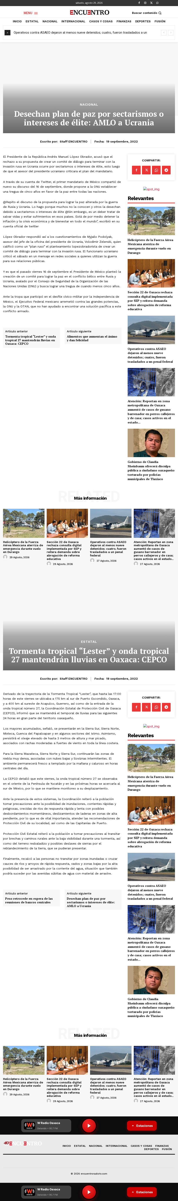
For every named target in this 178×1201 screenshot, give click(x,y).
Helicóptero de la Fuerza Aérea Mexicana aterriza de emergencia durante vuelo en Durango (150, 246)
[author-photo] (6, 557)
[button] (147, 13)
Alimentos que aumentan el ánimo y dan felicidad (92, 338)
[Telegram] (166, 170)
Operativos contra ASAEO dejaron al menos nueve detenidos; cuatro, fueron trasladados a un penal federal (150, 355)
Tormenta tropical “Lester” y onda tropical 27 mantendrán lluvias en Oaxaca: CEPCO (30, 340)
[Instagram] (145, 3)
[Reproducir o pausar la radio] (89, 1192)
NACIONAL (89, 104)
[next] (170, 32)
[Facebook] (139, 3)
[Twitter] (151, 3)
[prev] (163, 32)
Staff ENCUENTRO (73, 141)
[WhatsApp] (157, 3)
